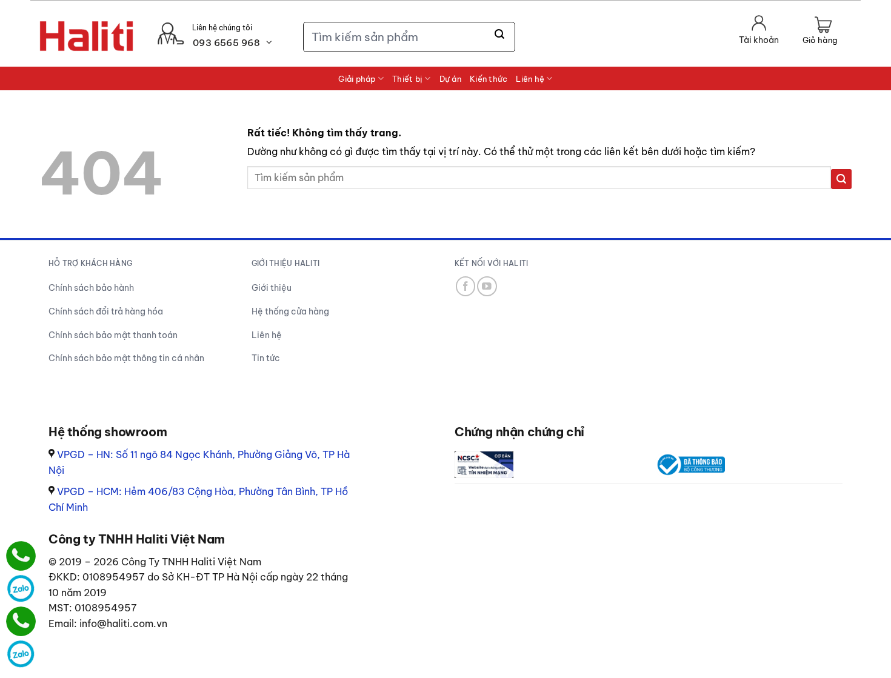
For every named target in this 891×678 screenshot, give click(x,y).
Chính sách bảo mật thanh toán (113, 335)
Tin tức (266, 358)
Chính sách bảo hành (91, 287)
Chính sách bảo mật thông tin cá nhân (126, 358)
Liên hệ (530, 79)
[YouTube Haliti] (487, 286)
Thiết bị (407, 79)
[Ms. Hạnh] (21, 556)
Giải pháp (356, 79)
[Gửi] (500, 34)
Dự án (450, 79)
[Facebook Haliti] (466, 286)
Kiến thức (488, 79)
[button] (820, 31)
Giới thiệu (272, 287)
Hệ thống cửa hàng (290, 311)
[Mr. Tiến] (21, 621)
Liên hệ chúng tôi (222, 27)
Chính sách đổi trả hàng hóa (105, 311)
